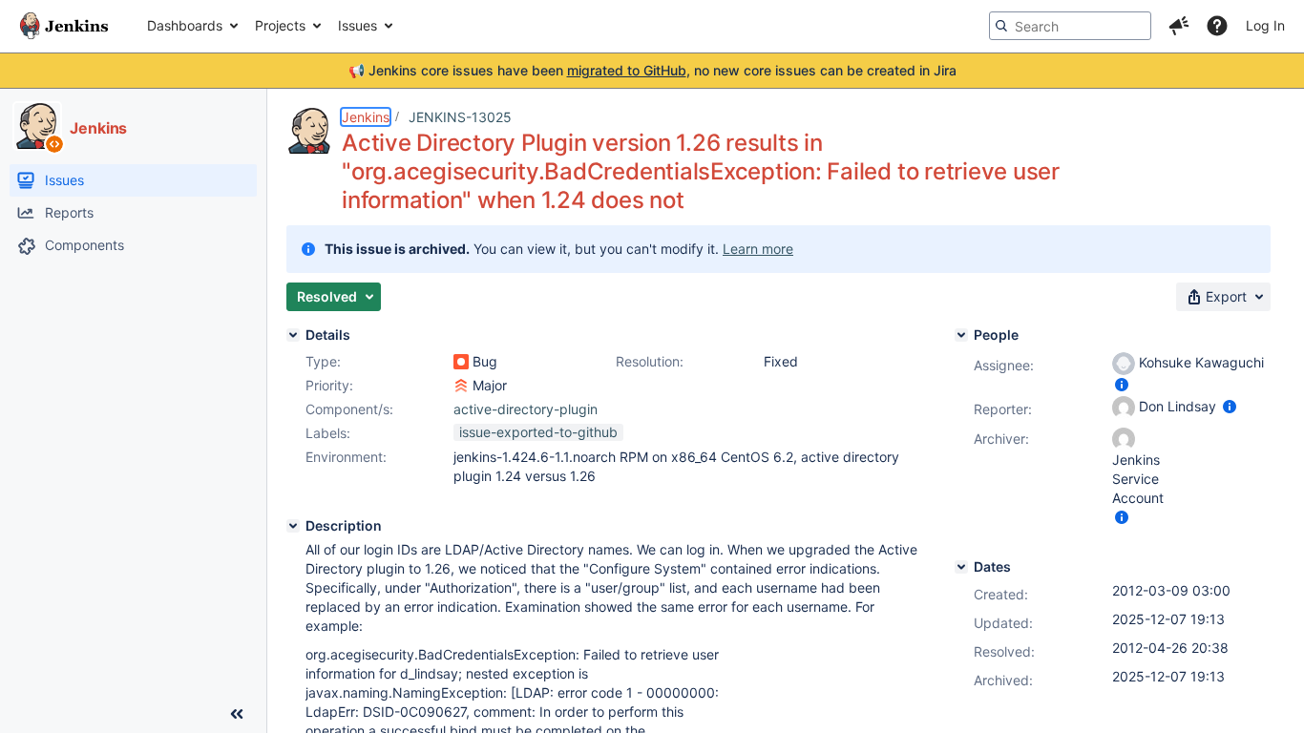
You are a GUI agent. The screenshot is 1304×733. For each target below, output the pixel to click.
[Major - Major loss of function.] (461, 385)
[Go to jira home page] (64, 26)
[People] (961, 335)
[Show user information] (1121, 384)
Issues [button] (357, 25)
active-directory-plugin (525, 409)
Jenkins (365, 117)
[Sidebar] (237, 714)
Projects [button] (280, 25)
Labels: (327, 433)
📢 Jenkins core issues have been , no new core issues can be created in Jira (652, 70)
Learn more (758, 249)
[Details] (293, 335)
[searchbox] (1070, 25)
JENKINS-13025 (460, 117)
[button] (1179, 25)
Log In (1265, 25)
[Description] (293, 526)
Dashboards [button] (184, 25)
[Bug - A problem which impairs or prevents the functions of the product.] (461, 361)
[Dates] (961, 567)
